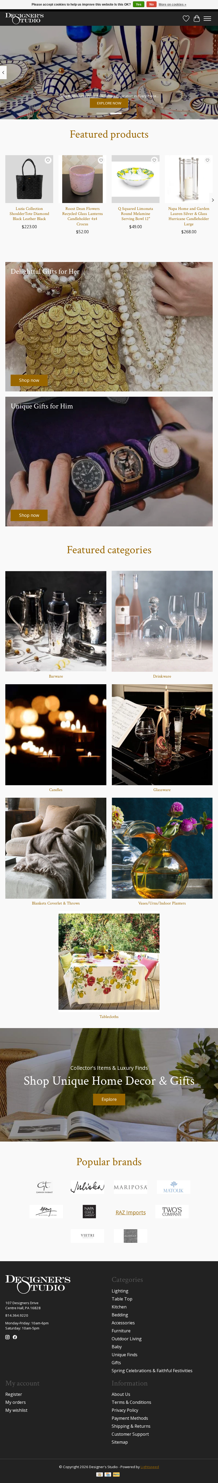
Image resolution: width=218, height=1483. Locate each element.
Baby (117, 1347)
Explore (109, 1099)
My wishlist (16, 1410)
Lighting (120, 1291)
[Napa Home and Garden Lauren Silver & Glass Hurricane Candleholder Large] (189, 179)
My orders (15, 1402)
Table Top (122, 1299)
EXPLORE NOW (109, 103)
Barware (56, 676)
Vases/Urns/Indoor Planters (162, 903)
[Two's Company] (172, 1212)
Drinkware (162, 676)
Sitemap (120, 1442)
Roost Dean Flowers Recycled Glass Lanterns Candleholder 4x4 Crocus (82, 216)
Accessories (123, 1323)
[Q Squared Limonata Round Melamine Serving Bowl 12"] (136, 179)
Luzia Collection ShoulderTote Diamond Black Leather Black (29, 214)
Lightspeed (150, 1466)
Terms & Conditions (131, 1402)
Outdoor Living (127, 1339)
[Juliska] (87, 1187)
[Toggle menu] (207, 18)
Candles (55, 790)
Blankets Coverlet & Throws (56, 903)
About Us (121, 1394)
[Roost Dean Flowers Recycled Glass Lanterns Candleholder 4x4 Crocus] (82, 179)
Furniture (121, 1331)
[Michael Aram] (46, 1212)
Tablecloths (109, 1017)
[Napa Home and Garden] (89, 1212)
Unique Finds (124, 1355)
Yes (138, 4)
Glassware (162, 790)
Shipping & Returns (131, 1426)
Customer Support (130, 1434)
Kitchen (119, 1307)
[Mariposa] (130, 1187)
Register (13, 1394)
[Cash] (99, 1475)
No (151, 4)
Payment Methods (130, 1418)
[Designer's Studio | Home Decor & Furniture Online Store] (24, 18)
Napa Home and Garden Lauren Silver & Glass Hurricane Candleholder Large (188, 216)
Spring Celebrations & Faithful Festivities (152, 1371)
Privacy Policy (125, 1410)
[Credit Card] (107, 1475)
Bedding (120, 1315)
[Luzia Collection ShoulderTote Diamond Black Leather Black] (29, 179)
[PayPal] (116, 1475)
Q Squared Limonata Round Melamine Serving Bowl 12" (135, 214)
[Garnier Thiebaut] (44, 1187)
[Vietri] (87, 1236)
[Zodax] (130, 1236)
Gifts (116, 1363)
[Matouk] (174, 1187)
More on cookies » (172, 4)
